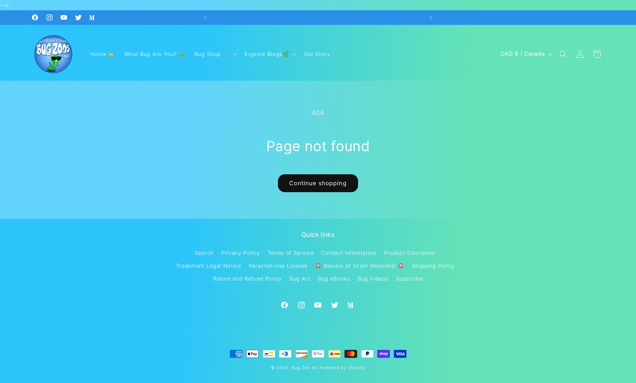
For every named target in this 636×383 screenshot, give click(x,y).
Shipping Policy (433, 265)
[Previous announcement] (205, 17)
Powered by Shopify (342, 367)
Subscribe (409, 278)
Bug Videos (373, 278)
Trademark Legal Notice (208, 265)
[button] (215, 54)
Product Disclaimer (410, 252)
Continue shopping (318, 183)
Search (204, 252)
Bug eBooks (334, 278)
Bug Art (300, 278)
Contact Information (348, 252)
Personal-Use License (278, 265)
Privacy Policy (240, 252)
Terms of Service (290, 252)
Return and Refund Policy (247, 278)
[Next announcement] (430, 17)
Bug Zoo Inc (305, 367)
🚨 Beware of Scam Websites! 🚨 (359, 265)
